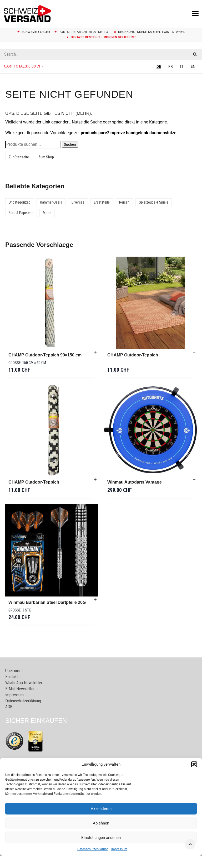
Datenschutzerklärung (93, 849)
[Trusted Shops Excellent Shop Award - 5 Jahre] (35, 741)
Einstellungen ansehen (101, 837)
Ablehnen (101, 823)
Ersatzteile (102, 202)
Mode (47, 213)
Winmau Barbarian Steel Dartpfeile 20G (47, 602)
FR (170, 66)
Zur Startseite (19, 157)
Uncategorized (20, 202)
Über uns (12, 670)
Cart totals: (24, 66)
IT (181, 66)
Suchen (70, 144)
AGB (8, 706)
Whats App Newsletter (23, 682)
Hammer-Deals (51, 202)
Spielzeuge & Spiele (153, 202)
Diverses (78, 202)
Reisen (124, 202)
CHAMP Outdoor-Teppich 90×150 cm (45, 355)
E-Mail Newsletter (20, 688)
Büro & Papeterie (21, 213)
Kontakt (11, 676)
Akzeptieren (101, 808)
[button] (194, 764)
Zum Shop (46, 157)
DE (158, 66)
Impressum (119, 849)
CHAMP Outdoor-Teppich (132, 355)
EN (193, 66)
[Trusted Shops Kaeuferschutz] (14, 740)
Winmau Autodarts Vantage (134, 482)
